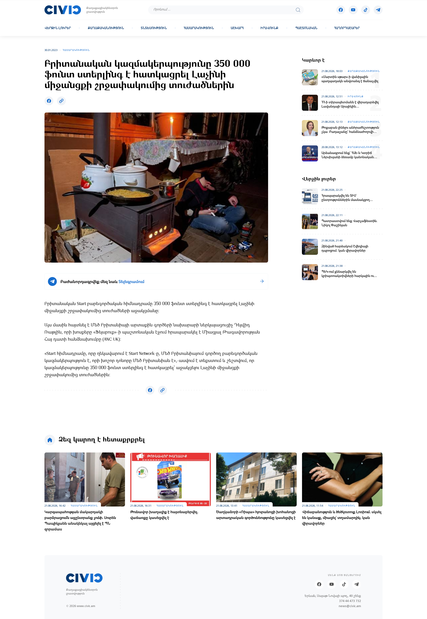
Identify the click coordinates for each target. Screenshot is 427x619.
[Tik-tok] (365, 9)
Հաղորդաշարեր (347, 28)
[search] (298, 10)
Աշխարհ (237, 28)
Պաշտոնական (306, 28)
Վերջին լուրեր (57, 28)
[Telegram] (378, 9)
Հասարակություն (199, 28)
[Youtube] (353, 9)
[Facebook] (340, 9)
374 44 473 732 (350, 600)
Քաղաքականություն (106, 28)
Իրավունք (269, 28)
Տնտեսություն (154, 28)
